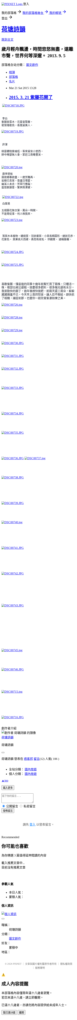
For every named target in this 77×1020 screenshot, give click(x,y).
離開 (21, 1012)
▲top (4, 780)
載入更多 (8, 787)
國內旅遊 (31, 769)
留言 (37, 758)
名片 (12, 81)
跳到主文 (7, 39)
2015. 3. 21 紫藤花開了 (31, 97)
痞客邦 (28, 758)
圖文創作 (32, 64)
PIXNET (17, 963)
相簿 (12, 72)
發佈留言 (8, 810)
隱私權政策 (66, 963)
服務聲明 (40, 967)
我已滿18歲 (9, 1012)
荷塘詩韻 (13, 29)
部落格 (13, 76)
